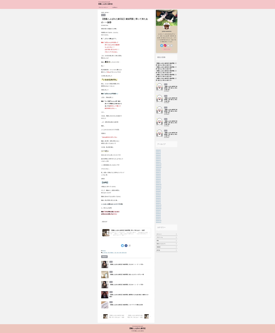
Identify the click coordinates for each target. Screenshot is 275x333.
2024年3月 (158, 199)
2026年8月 (158, 150)
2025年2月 (158, 181)
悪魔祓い (112, 252)
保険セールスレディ (161, 243)
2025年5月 (158, 175)
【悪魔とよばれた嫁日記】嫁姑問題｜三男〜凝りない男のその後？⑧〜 (170, 123)
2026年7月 (158, 151)
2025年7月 (158, 172)
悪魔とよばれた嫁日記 (105, 4)
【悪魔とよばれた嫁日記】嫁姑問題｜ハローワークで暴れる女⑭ (126, 304)
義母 (120, 252)
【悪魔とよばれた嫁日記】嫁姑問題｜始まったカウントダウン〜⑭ (126, 274)
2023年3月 (158, 217)
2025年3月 (158, 179)
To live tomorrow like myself (137, 326)
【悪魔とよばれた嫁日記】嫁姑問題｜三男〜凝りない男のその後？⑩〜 (170, 99)
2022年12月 (158, 220)
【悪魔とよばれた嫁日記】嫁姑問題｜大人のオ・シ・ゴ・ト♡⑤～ (126, 264)
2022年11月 (158, 222)
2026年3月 (158, 158)
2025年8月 (158, 170)
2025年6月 (158, 174)
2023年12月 (158, 205)
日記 (115, 252)
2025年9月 (158, 169)
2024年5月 (158, 196)
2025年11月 (158, 165)
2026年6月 (158, 153)
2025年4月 (158, 177)
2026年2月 (158, 160)
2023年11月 (158, 206)
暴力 (118, 252)
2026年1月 (158, 162)
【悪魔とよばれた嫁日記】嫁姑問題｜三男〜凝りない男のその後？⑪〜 (170, 88)
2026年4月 (158, 157)
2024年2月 (158, 201)
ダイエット (159, 234)
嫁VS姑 (104, 250)
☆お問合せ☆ (115, 7)
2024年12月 (158, 184)
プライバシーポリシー (103, 7)
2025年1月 (158, 182)
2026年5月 (158, 155)
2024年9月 (158, 189)
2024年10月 (158, 187)
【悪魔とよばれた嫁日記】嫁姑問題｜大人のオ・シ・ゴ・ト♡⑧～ (126, 284)
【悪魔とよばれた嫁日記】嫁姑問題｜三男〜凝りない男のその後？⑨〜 (170, 111)
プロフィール (167, 49)
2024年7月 (158, 193)
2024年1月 (158, 203)
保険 (158, 240)
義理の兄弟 (124, 252)
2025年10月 (158, 167)
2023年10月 (158, 208)
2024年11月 (158, 186)
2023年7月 (158, 211)
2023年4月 (158, 215)
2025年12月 (158, 163)
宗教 (109, 252)
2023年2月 (158, 218)
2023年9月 (158, 210)
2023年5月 (158, 213)
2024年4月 (158, 198)
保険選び (159, 247)
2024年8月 (158, 191)
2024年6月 (158, 194)
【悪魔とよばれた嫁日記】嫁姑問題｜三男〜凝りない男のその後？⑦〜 (170, 134)
